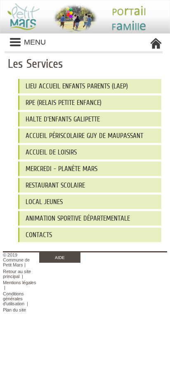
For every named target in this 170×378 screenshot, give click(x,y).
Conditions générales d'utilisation (13, 298)
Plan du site (14, 309)
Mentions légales (19, 282)
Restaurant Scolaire (55, 185)
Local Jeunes (44, 202)
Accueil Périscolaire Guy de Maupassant (84, 136)
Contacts (39, 235)
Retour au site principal (17, 274)
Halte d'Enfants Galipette (63, 119)
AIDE (60, 257)
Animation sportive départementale (78, 218)
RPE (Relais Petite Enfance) (64, 103)
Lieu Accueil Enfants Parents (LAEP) (77, 86)
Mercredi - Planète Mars (61, 169)
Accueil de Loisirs (51, 152)
